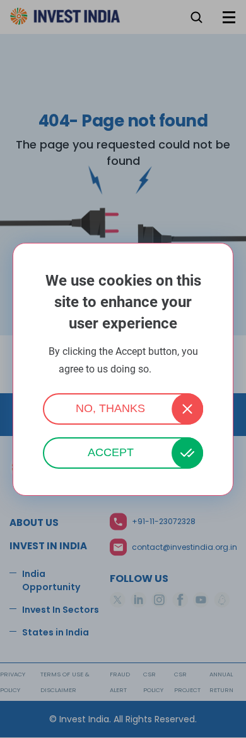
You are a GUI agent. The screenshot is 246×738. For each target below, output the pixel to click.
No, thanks (110, 408)
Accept (111, 452)
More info (171, 369)
